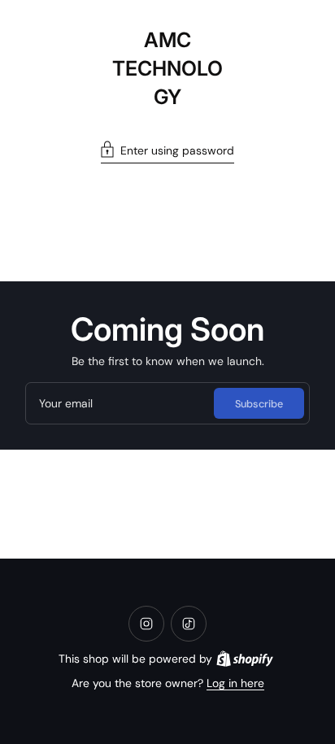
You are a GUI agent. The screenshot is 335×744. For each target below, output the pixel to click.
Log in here (235, 683)
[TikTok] (189, 624)
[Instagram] (146, 624)
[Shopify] (244, 658)
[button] (167, 152)
